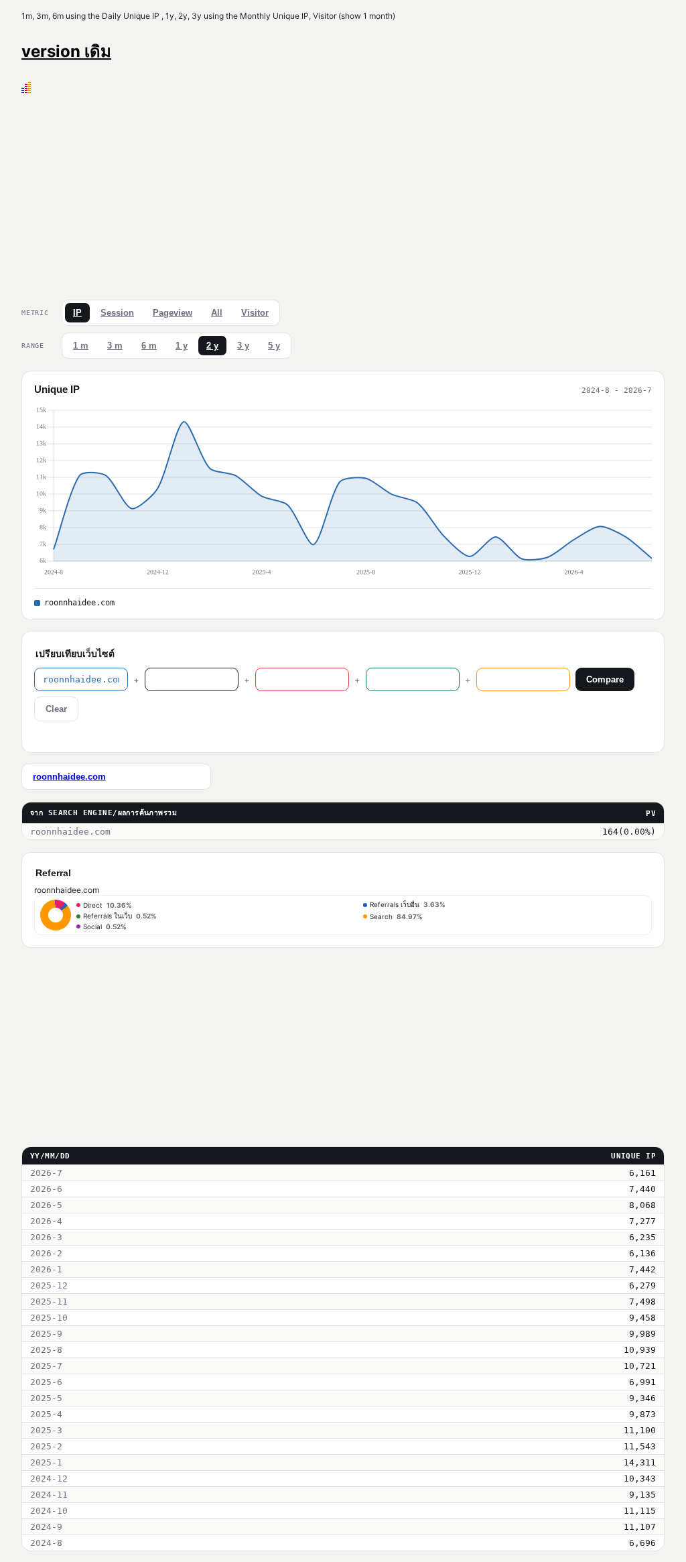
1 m (80, 346)
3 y (243, 346)
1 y (182, 346)
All (216, 313)
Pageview (172, 313)
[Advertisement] (343, 194)
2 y (212, 346)
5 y (274, 346)
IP (77, 313)
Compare (605, 679)
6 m (149, 346)
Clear (56, 709)
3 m (115, 346)
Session (117, 313)
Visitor (255, 313)
